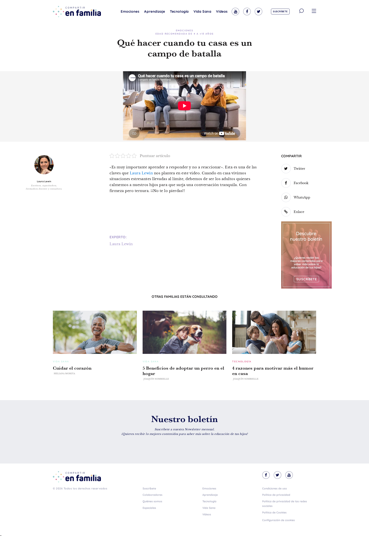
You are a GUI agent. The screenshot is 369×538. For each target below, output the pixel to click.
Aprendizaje (154, 11)
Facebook (301, 183)
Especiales (149, 508)
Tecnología (179, 11)
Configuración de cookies (278, 520)
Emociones (130, 11)
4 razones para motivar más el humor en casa (272, 370)
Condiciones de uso (274, 488)
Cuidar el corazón (72, 368)
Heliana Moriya (64, 373)
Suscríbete (280, 11)
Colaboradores (152, 495)
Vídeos (222, 11)
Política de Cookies (274, 512)
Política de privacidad (276, 495)
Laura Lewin (44, 181)
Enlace (299, 212)
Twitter (299, 169)
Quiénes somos (152, 501)
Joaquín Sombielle (156, 378)
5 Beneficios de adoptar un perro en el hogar (183, 370)
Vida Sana (202, 11)
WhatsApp (302, 197)
